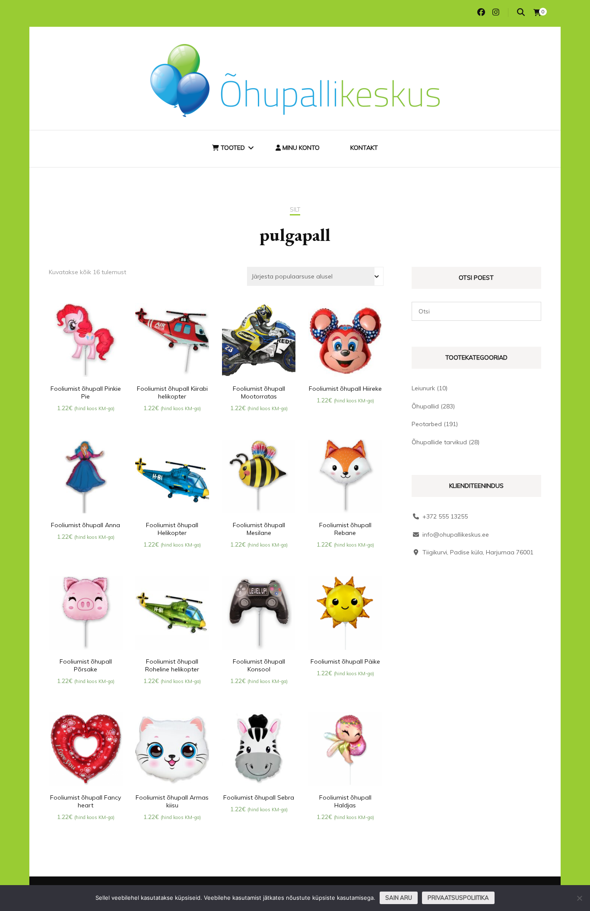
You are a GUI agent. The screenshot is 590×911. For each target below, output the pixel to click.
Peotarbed (427, 424)
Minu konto (300, 148)
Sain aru (398, 897)
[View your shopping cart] (537, 12)
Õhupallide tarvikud (439, 442)
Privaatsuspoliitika (458, 897)
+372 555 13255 (445, 516)
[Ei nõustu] (579, 898)
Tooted (232, 148)
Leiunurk (423, 388)
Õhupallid (425, 406)
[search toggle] (521, 12)
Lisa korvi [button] (85, 341)
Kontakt (364, 148)
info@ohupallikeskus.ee (455, 534)
